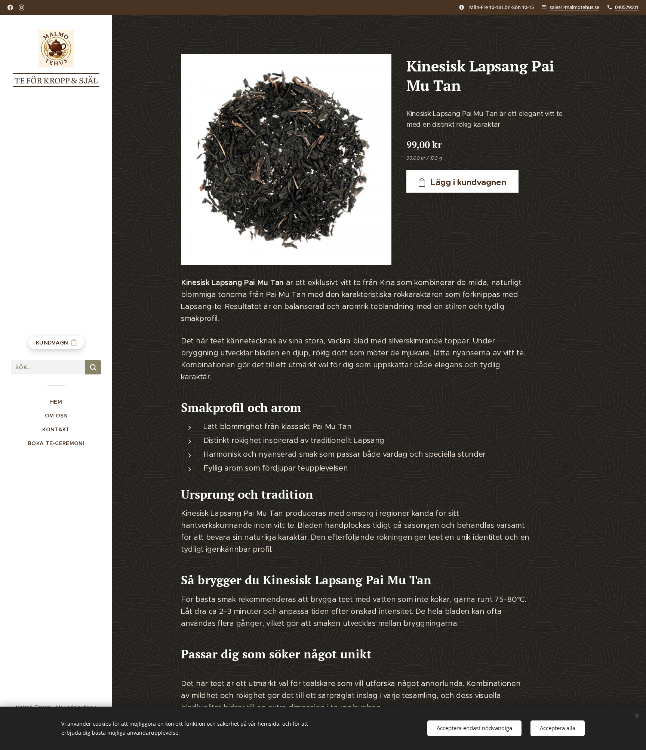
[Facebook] (10, 7)
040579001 (627, 7)
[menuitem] (56, 402)
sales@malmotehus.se (574, 7)
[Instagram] (21, 7)
